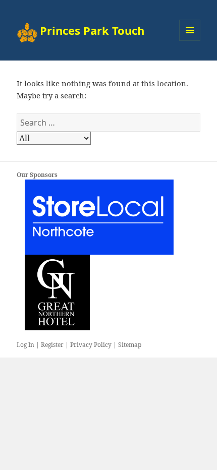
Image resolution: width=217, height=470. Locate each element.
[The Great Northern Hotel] (57, 292)
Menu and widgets (190, 40)
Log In (25, 344)
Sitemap (129, 344)
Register (52, 344)
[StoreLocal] (99, 216)
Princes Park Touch (92, 30)
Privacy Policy (91, 344)
